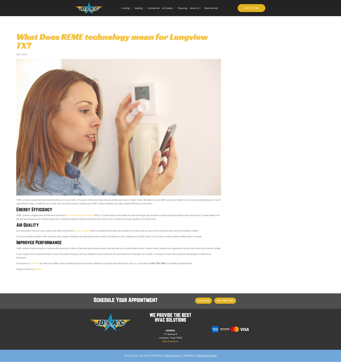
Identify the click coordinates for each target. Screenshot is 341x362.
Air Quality (168, 8)
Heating (140, 8)
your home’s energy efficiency (80, 215)
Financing (182, 8)
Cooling (127, 8)
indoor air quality (82, 231)
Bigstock (38, 269)
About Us (196, 8)
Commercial (153, 8)
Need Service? (211, 8)
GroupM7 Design (207, 355)
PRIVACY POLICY (173, 355)
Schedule (203, 300)
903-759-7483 (251, 8)
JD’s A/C (34, 263)
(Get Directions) (170, 341)
